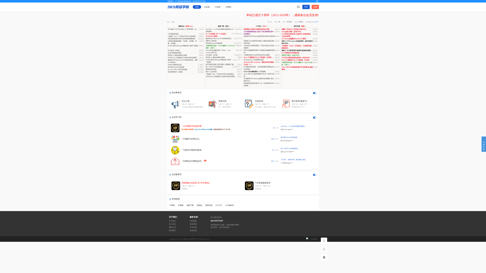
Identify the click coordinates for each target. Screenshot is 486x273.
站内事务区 (177, 93)
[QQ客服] (324, 257)
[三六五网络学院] (178, 7)
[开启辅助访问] (313, 1)
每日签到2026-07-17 (298, 107)
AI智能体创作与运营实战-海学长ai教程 (257, 55)
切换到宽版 (317, 1)
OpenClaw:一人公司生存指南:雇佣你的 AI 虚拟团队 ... (298, 126)
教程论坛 (187, 239)
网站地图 (314, 239)
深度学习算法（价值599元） (291, 55)
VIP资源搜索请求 (262, 183)
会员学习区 (177, 117)
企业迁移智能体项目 (174, 53)
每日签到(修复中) (299, 101)
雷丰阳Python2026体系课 (176, 67)
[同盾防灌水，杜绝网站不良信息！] (307, 239)
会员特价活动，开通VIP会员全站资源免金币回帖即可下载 (206, 15)
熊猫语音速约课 (211, 69)
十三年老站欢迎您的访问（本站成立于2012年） (191, 1)
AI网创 (228, 7)
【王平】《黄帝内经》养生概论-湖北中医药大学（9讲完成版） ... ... (303, 160)
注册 (315, 7)
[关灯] (324, 241)
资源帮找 (193, 224)
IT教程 (172, 205)
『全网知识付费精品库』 (192, 161)
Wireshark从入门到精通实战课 (254, 60)
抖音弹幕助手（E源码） (176, 72)
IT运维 (217, 7)
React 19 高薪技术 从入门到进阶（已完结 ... (258, 57)
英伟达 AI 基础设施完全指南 (177, 55)
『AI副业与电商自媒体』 (192, 150)
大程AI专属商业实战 (175, 65)
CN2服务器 (229, 205)
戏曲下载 (190, 205)
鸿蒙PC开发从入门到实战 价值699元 (294, 29)
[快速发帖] (324, 249)
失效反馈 (259, 101)
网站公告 (172, 227)
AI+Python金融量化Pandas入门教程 (294, 39)
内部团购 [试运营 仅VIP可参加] (195, 183)
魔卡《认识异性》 (212, 72)
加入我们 (172, 224)
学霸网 (180, 205)
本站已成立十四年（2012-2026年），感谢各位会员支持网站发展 (287, 15)
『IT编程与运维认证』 (191, 139)
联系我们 (172, 230)
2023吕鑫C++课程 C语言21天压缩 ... (266, 107)
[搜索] (298, 7)
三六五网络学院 (168, 22)
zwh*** (316, 22)
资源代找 (222, 101)
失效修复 (193, 230)
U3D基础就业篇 (173, 34)
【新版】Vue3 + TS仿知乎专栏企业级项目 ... (182, 36)
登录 (306, 7)
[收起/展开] (314, 93)
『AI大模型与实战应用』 (192, 126)
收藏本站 (171, 1)
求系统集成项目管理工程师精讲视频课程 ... (182, 39)
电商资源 (208, 205)
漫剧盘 (199, 205)
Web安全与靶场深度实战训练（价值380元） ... (297, 58)
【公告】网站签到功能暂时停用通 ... (193, 107)
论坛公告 (186, 101)
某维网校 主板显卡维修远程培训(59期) (256, 29)
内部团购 (193, 221)
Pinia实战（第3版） (174, 50)
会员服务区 (177, 174)
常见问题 (193, 227)
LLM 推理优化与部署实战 (290, 53)
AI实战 (207, 7)
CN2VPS (219, 205)
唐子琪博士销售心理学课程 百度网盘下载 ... (220, 64)
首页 (197, 7)
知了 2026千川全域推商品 (214, 67)
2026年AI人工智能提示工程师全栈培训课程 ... (183, 58)
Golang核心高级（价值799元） (292, 31)
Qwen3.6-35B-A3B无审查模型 (177, 69)
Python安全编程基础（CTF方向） (255, 71)
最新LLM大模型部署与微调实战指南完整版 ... (297, 50)
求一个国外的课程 (224, 107)
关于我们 (172, 221)
